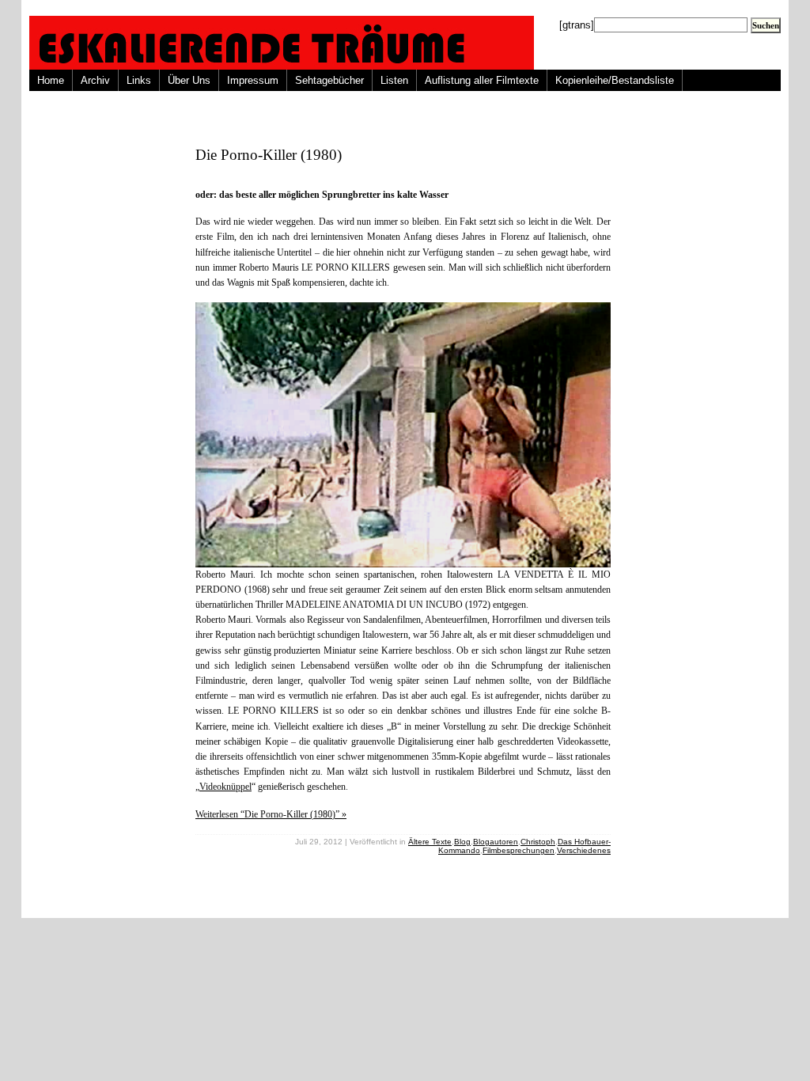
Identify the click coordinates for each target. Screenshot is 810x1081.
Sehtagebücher (329, 80)
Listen (394, 80)
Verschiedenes (584, 850)
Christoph (537, 841)
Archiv (95, 80)
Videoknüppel (225, 786)
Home (50, 80)
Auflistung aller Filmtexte (482, 80)
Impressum (252, 80)
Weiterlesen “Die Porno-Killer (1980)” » (270, 814)
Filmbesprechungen (519, 850)
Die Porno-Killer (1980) (268, 154)
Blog (462, 841)
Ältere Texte (430, 841)
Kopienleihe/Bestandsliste (614, 80)
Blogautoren (495, 841)
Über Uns (189, 80)
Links (139, 80)
